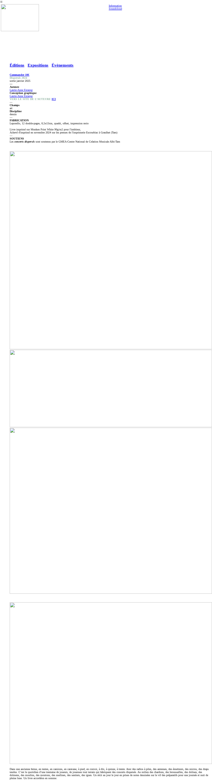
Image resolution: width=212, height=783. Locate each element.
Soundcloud (115, 8)
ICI (54, 99)
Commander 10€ (19, 74)
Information (115, 5)
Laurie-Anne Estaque (21, 89)
